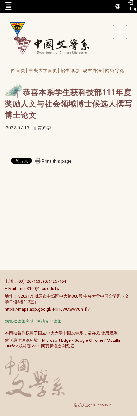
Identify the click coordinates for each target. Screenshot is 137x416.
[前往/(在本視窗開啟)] (57, 46)
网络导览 (114, 70)
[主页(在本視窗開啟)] (15, 29)
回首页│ (20, 70)
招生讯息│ (72, 70)
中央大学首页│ (45, 70)
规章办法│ (94, 70)
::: (1, 281)
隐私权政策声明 (19, 321)
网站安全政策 (49, 321)
